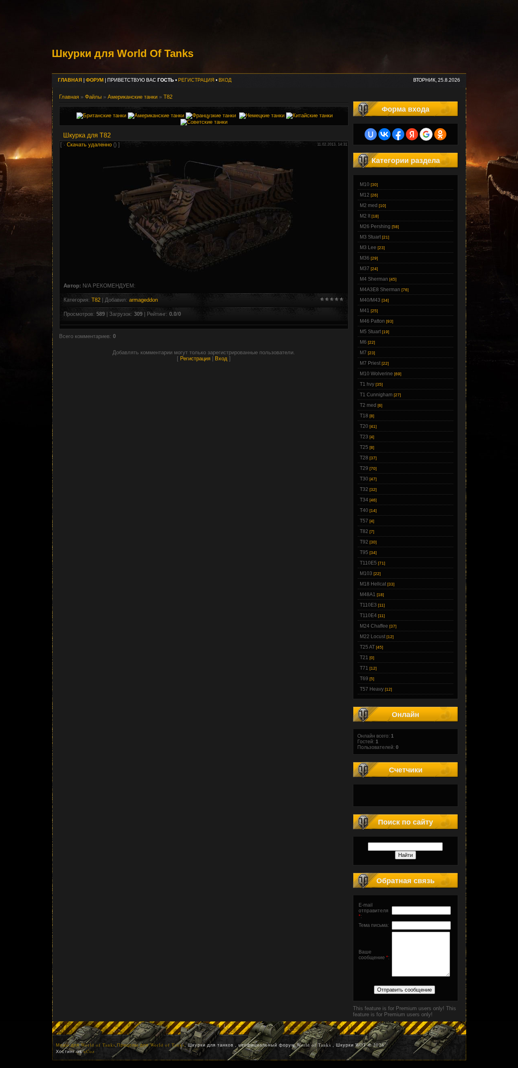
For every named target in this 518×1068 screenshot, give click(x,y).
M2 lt (365, 216)
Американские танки (132, 97)
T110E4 (368, 615)
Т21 (364, 657)
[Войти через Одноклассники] (440, 134)
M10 (364, 184)
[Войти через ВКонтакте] (384, 134)
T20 (364, 426)
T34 (364, 500)
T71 (364, 668)
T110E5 (368, 563)
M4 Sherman (374, 279)
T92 (364, 542)
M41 (364, 310)
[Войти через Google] (426, 134)
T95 (364, 552)
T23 (364, 437)
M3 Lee (368, 247)
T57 (364, 521)
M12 (364, 195)
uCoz (89, 1051)
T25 (364, 447)
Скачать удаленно (89, 145)
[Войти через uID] (371, 134)
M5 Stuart (370, 331)
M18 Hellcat (373, 584)
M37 (364, 268)
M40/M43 (370, 300)
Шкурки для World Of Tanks (122, 53)
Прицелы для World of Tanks (151, 1045)
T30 (364, 479)
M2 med (369, 205)
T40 (364, 510)
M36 (364, 258)
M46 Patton (372, 321)
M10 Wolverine (376, 373)
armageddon (143, 300)
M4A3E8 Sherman (380, 289)
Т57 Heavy (372, 689)
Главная (69, 97)
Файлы (93, 97)
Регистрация (196, 80)
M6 (363, 342)
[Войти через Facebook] (398, 134)
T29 (364, 468)
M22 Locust (372, 636)
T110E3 (368, 605)
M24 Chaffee (374, 626)
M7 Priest (370, 363)
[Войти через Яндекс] (412, 134)
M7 (363, 352)
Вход (225, 80)
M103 (366, 573)
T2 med (368, 405)
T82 (167, 97)
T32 (364, 489)
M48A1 (368, 594)
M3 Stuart (370, 237)
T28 (364, 458)
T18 (364, 416)
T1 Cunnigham (376, 395)
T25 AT (367, 647)
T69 (364, 678)
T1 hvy (367, 384)
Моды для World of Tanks (85, 1045)
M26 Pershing (375, 226)
